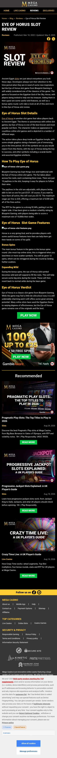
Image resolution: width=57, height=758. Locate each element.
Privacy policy (32, 638)
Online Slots (23, 623)
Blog (11, 18)
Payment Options (25, 608)
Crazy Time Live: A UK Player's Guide (21, 554)
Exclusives (48, 11)
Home (6, 11)
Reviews (34, 11)
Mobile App (20, 604)
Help (34, 604)
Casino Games (40, 623)
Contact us (6, 608)
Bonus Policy (31, 634)
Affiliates (5, 612)
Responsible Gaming (10, 634)
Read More (28, 442)
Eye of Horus (7, 118)
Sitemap (42, 608)
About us (6, 604)
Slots (4, 426)
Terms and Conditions (11, 638)
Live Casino (19, 11)
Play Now (28, 315)
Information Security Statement (15, 642)
